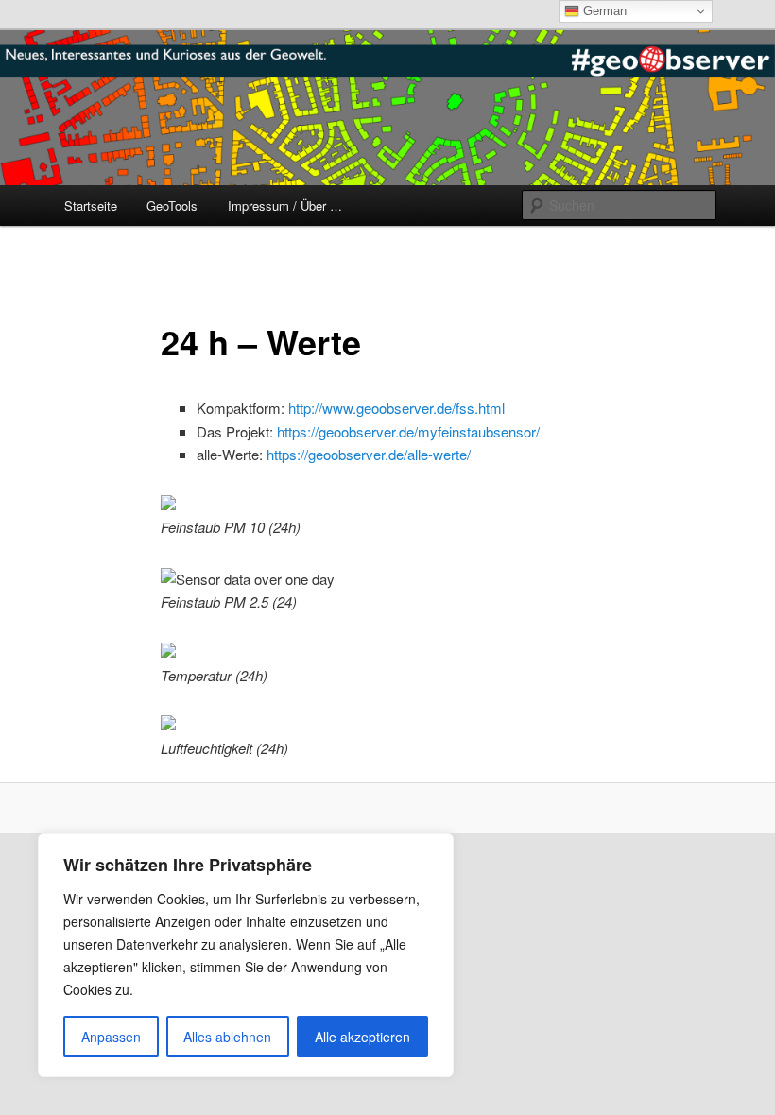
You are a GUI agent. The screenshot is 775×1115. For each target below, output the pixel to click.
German (603, 11)
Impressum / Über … (285, 205)
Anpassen (111, 1036)
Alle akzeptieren (362, 1036)
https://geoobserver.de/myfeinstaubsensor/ (408, 431)
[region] (246, 955)
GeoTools (172, 205)
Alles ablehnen (227, 1036)
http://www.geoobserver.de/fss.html (396, 408)
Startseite (90, 205)
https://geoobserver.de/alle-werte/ (369, 454)
